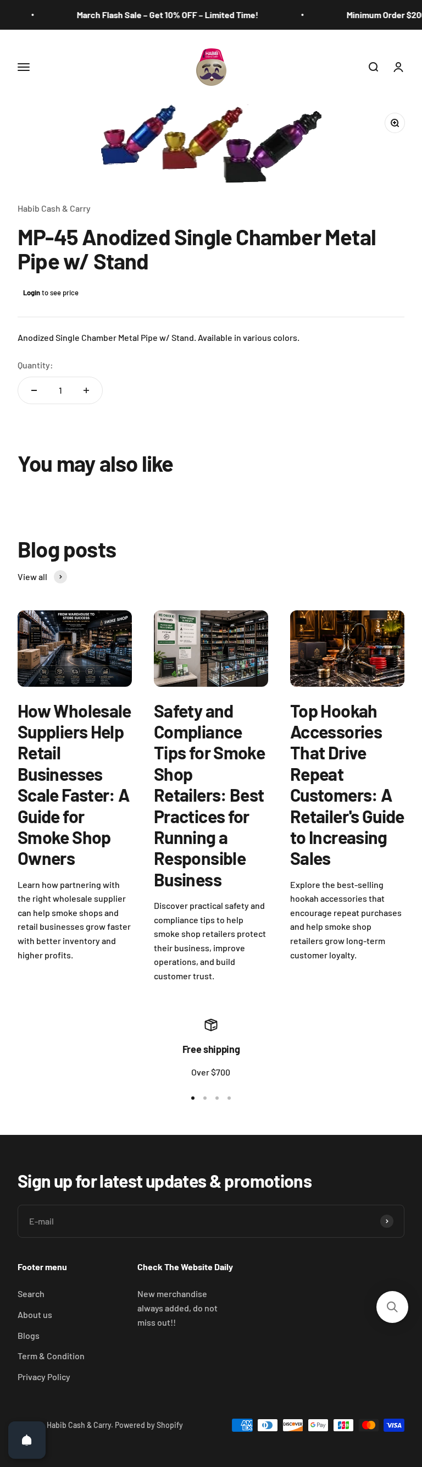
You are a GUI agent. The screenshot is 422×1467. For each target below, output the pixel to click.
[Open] (27, 1440)
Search (31, 1293)
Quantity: (35, 365)
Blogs (29, 1335)
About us (35, 1314)
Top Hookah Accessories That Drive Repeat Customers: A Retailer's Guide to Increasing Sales (347, 784)
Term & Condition (51, 1355)
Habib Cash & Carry (54, 208)
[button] (392, 1307)
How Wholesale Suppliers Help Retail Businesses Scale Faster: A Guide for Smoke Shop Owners (74, 784)
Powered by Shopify (149, 1425)
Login (31, 292)
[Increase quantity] (86, 390)
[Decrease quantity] (34, 390)
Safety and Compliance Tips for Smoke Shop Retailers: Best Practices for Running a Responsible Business (209, 795)
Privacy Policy (44, 1376)
